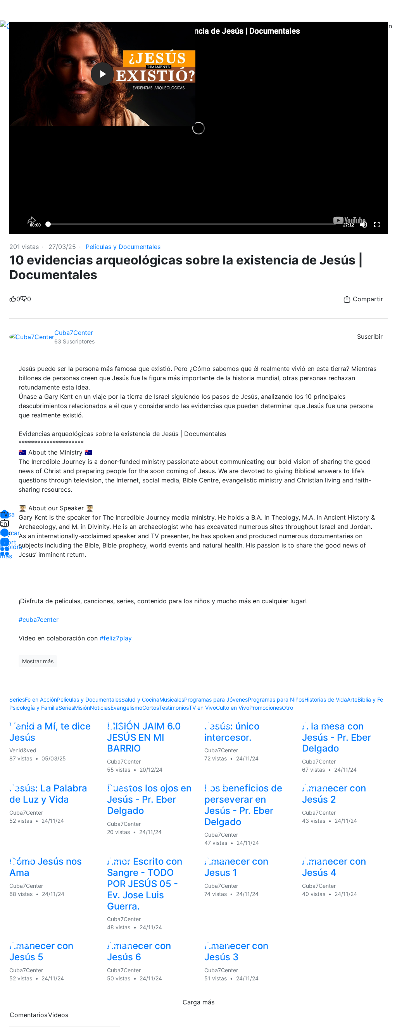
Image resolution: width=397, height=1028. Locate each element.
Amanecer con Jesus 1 (236, 867)
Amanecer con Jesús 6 (139, 951)
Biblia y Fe (370, 699)
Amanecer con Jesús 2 (334, 794)
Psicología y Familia (34, 707)
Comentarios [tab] (28, 1015)
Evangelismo (126, 707)
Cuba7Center (74, 332)
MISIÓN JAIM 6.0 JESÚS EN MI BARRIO (144, 737)
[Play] (19, 224)
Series (17, 699)
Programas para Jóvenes (216, 699)
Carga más (198, 1002)
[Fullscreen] (377, 224)
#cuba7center (39, 619)
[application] (198, 128)
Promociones (265, 707)
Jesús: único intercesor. (231, 732)
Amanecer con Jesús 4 (334, 867)
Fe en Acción (41, 699)
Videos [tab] (58, 1015)
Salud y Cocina (140, 699)
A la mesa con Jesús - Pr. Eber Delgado (336, 737)
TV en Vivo (202, 707)
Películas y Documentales (123, 247)
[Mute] (364, 224)
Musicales (171, 699)
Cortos (150, 707)
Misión (82, 707)
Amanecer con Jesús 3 (236, 951)
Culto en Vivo (232, 707)
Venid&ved (22, 750)
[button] (4, 532)
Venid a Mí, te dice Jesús (50, 732)
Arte (352, 699)
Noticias (100, 707)
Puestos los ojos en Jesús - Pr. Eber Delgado (149, 799)
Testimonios (174, 707)
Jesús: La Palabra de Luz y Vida (48, 794)
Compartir (367, 299)
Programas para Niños (276, 699)
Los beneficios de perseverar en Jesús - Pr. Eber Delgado (243, 805)
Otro (287, 707)
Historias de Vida (325, 699)
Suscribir (370, 336)
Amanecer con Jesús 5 (41, 951)
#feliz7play (116, 638)
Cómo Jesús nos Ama (45, 867)
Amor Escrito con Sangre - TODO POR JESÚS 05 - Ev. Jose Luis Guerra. (144, 883)
